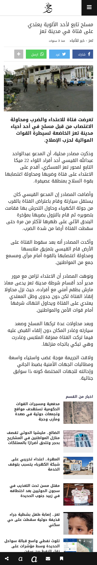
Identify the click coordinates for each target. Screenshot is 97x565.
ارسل (35, 54)
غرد (58, 54)
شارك (82, 54)
